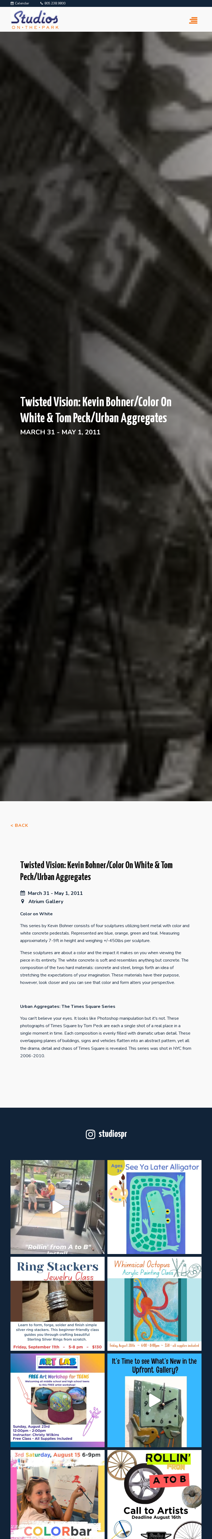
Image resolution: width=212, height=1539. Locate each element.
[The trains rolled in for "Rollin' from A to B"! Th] (57, 1207)
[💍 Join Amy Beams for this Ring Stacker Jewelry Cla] (57, 1304)
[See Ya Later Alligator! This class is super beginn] (154, 1207)
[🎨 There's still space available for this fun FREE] (57, 1400)
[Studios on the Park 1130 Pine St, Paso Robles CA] (154, 1400)
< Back (19, 825)
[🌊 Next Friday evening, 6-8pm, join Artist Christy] (154, 1304)
